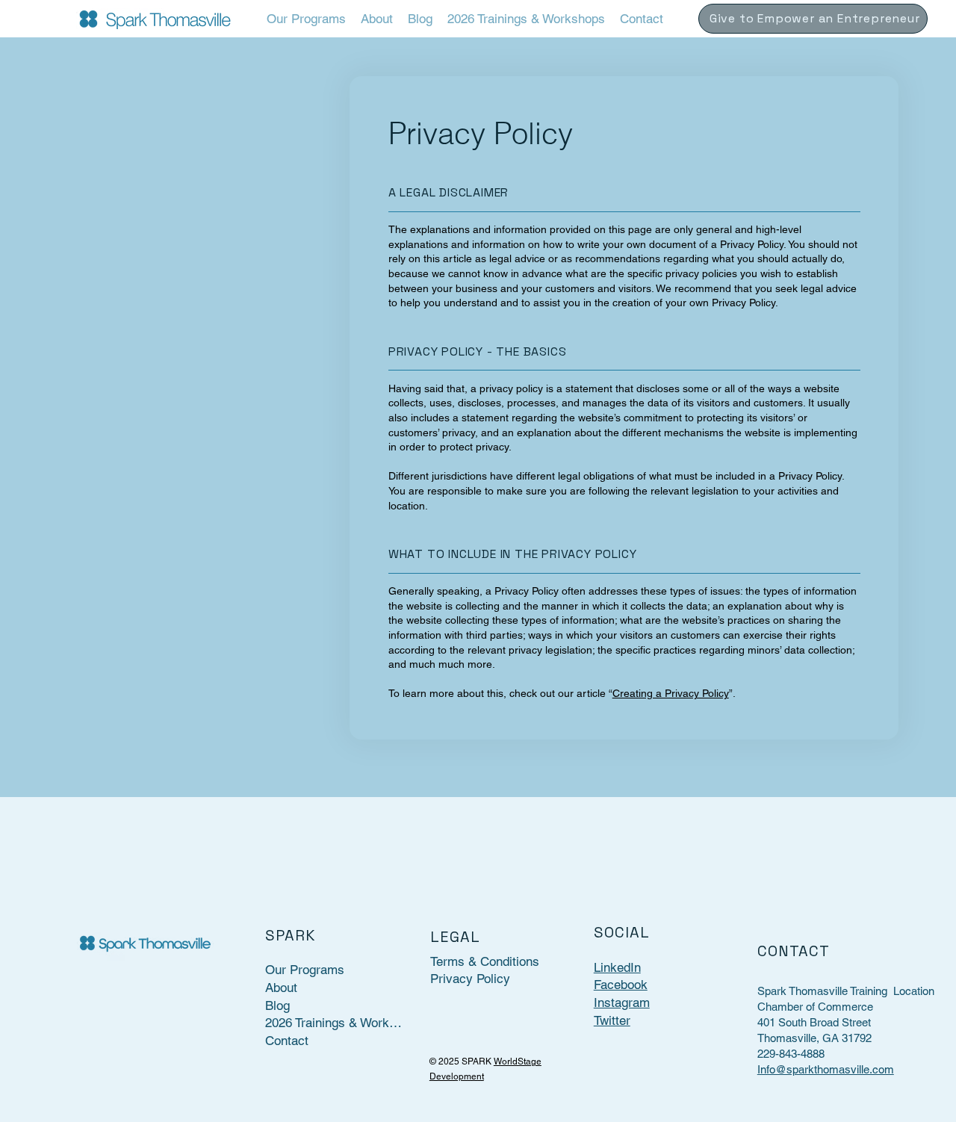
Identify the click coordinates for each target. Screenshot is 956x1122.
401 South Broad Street (814, 1022)
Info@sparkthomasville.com (825, 1069)
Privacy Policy (470, 978)
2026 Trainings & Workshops (334, 1022)
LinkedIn (617, 967)
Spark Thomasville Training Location (845, 991)
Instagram (622, 1002)
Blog (277, 1005)
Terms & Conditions (484, 961)
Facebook (621, 984)
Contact (286, 1040)
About (281, 987)
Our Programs (304, 969)
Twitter (612, 1020)
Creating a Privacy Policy (670, 693)
